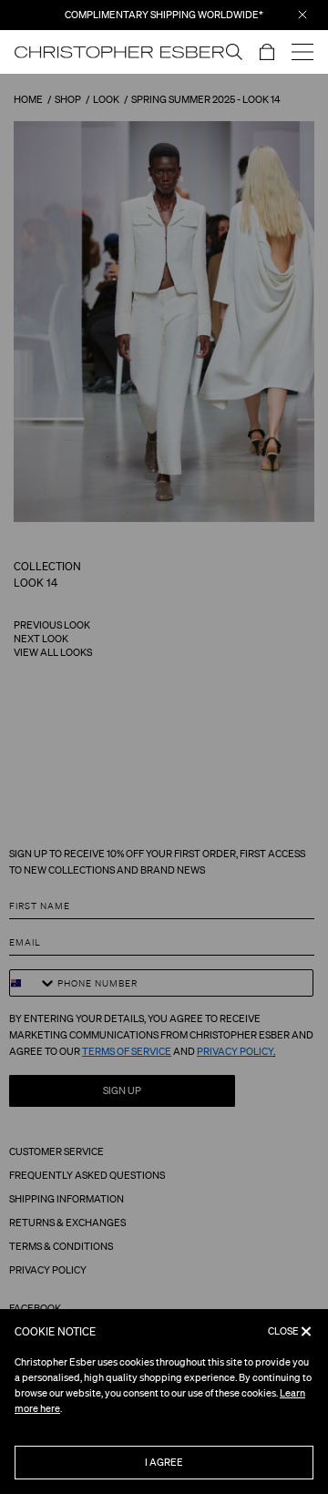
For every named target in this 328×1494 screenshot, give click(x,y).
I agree (164, 1462)
